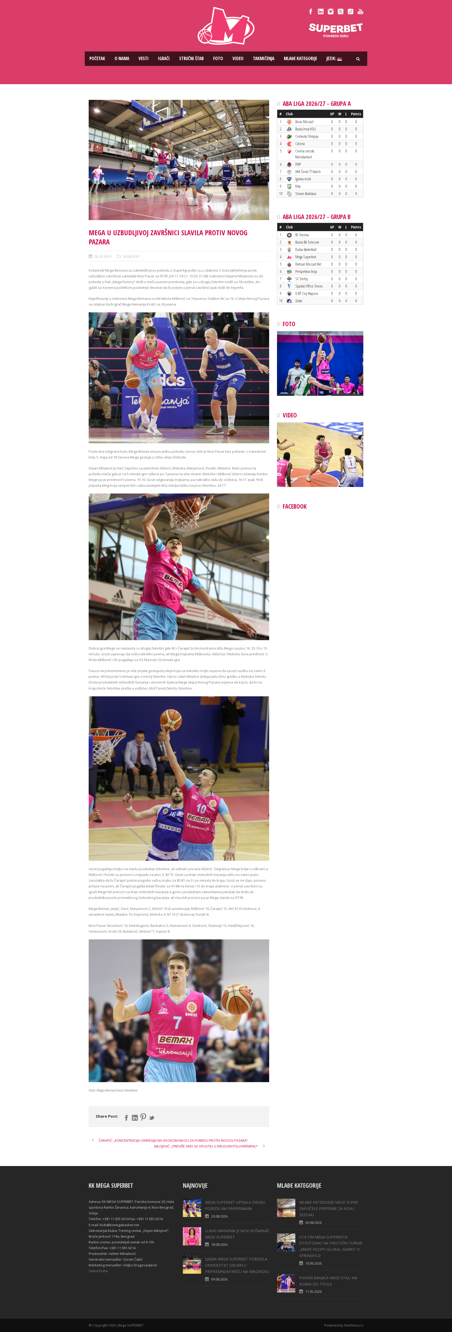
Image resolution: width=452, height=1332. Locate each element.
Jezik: (331, 58)
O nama (122, 58)
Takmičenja (263, 58)
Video (238, 58)
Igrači (164, 58)
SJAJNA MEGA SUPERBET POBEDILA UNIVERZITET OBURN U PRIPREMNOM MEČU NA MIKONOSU (237, 1265)
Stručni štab (191, 58)
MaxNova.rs (353, 1325)
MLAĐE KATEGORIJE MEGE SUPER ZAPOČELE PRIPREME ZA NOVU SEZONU (328, 1208)
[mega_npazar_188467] (179, 160)
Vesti (144, 58)
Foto (218, 58)
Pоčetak (97, 58)
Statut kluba (98, 1270)
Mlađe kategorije (300, 58)
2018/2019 (131, 256)
